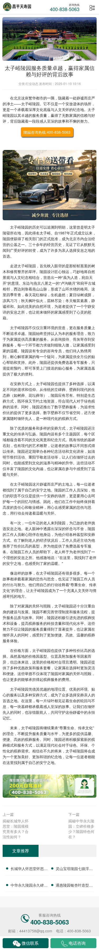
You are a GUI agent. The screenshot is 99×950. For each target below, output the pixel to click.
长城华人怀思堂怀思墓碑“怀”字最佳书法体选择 (29, 869)
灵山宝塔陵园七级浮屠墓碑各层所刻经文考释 (74, 869)
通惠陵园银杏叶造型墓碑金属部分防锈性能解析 (74, 885)
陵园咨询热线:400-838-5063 (46, 132)
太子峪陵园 (30, 103)
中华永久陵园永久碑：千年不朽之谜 (29, 885)
